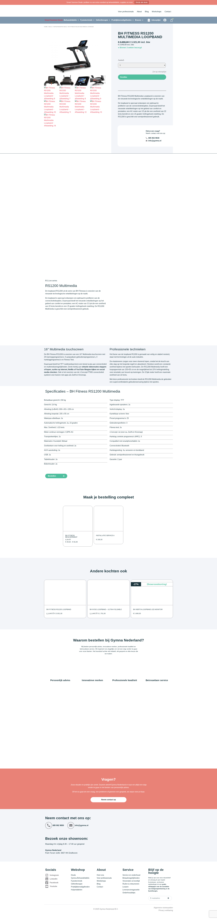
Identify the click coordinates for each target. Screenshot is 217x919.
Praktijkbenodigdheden (80, 887)
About (139, 11)
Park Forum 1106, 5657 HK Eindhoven (61, 853)
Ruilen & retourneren (131, 884)
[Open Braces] (143, 20)
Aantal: (121, 60)
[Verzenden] (168, 898)
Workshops (156, 11)
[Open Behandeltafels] (78, 20)
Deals (50, 26)
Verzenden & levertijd (131, 881)
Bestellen (123, 77)
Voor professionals (126, 11)
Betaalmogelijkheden (131, 878)
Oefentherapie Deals (60, 26)
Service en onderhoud (131, 875)
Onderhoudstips (129, 893)
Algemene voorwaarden (163, 908)
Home (45, 26)
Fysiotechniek (76, 881)
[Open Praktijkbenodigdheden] (133, 20)
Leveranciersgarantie (131, 890)
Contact (168, 11)
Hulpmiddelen (76, 890)
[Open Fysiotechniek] (94, 20)
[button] (157, 71)
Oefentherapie (76, 884)
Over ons (100, 875)
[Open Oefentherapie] (109, 20)
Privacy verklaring (166, 910)
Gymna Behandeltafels (80, 878)
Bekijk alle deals (142, 2)
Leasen (126, 887)
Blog (147, 11)
